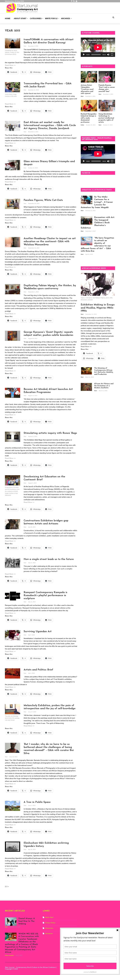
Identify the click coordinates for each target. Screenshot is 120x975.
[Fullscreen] (112, 54)
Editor (82, 125)
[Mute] (108, 54)
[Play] (84, 54)
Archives (65, 18)
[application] (98, 47)
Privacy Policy (50, 923)
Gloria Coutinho (9, 955)
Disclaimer (49, 933)
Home (7, 18)
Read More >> (10, 65)
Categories (35, 18)
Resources (49, 928)
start (25, 46)
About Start (20, 18)
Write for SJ (51, 18)
